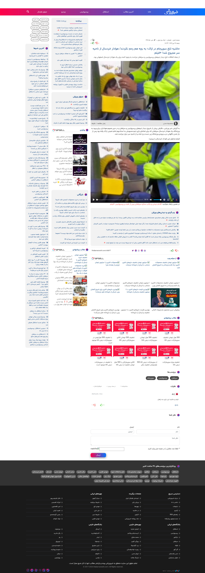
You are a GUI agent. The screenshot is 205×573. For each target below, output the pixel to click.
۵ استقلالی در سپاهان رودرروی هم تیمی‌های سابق (39, 335)
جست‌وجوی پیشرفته (171, 519)
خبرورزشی (171, 12)
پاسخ (176, 405)
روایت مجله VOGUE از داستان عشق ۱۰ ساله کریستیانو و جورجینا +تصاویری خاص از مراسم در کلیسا (144, 233)
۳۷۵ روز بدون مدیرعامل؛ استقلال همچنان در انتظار (39, 167)
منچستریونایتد (55, 550)
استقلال (106, 12)
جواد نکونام (56, 519)
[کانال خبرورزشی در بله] (48, 571)
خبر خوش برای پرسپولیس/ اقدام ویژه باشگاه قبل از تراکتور (68, 49)
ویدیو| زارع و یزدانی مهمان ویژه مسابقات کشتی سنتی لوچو (38, 318)
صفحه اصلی (176, 40)
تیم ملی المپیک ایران (102, 481)
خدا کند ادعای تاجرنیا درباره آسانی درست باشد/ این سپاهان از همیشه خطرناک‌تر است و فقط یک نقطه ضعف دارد (37, 304)
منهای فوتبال (42, 12)
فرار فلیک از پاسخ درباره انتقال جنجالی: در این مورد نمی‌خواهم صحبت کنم (39, 83)
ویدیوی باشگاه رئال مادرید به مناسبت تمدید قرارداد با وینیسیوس (37, 134)
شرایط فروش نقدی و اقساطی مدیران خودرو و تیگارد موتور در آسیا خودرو (70, 223)
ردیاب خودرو (44, 24)
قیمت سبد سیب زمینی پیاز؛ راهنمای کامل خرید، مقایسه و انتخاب (69, 229)
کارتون (137, 515)
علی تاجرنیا (92, 472)
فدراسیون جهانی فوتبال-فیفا (51, 476)
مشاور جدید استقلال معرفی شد (38, 324)
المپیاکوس (144, 476)
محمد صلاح (135, 537)
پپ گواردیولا (135, 545)
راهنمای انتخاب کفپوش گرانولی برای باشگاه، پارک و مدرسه (69, 217)
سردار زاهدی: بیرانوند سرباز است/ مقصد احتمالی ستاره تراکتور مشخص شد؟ (69, 29)
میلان (58, 554)
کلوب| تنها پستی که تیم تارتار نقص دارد (69, 60)
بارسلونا (163, 476)
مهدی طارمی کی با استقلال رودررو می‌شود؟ (38, 76)
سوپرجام (150, 378)
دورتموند (57, 529)
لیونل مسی (58, 472)
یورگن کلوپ (135, 541)
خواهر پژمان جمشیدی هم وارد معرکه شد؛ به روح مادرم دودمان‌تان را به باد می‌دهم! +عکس (68, 71)
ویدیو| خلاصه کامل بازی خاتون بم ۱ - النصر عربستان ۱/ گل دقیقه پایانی (37, 284)
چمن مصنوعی (44, 20)
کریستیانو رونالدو (131, 476)
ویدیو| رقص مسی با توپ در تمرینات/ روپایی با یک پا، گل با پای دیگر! (38, 228)
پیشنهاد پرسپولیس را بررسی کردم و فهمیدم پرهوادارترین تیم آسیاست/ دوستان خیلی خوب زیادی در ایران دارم (37, 62)
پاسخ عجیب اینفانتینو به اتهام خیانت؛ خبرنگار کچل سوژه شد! (38, 120)
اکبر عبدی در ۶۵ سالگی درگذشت (74, 120)
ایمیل (132, 427)
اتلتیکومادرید (95, 533)
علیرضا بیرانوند (157, 481)
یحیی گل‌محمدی (55, 515)
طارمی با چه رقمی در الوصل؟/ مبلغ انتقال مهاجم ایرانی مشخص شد (37, 100)
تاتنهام (97, 554)
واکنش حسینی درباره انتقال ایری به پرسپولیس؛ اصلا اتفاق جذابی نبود (71, 66)
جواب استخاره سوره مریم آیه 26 (74, 239)
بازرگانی (80, 194)
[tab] (78, 21)
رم (59, 537)
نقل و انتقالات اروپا (117, 472)
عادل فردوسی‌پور (55, 498)
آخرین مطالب (128, 12)
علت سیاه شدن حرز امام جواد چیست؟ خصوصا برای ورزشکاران (70, 234)
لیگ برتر (107, 476)
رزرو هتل (33, 35)
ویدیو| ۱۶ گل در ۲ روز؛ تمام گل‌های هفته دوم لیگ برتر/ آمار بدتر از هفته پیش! (38, 262)
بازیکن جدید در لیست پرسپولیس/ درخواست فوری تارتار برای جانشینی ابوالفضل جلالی (68, 35)
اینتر (98, 537)
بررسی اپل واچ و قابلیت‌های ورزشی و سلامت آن (70, 203)
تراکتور (147, 472)
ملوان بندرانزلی (173, 558)
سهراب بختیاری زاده (134, 472)
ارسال (98, 455)
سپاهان (174, 378)
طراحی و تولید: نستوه (169, 571)
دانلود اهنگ (45, 31)
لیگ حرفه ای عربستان (134, 481)
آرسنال (49, 472)
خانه (149, 12)
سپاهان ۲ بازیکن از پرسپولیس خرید (41, 127)
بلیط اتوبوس (44, 39)
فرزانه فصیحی (55, 502)
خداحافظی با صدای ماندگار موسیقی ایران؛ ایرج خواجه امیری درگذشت (71, 103)
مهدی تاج (97, 506)
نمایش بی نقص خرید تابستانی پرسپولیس (40, 192)
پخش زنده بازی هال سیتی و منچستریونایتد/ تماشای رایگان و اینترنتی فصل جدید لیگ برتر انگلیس (37, 293)
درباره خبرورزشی (173, 498)
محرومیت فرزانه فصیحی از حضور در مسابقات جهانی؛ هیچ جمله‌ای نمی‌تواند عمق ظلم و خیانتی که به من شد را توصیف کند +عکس (38, 218)
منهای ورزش (78, 96)
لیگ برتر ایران (161, 40)
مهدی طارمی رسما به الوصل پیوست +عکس (38, 243)
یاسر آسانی (70, 472)
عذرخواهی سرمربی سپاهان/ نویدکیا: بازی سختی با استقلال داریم (38, 91)
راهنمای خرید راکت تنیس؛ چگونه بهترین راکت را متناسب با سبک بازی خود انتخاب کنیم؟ (69, 211)
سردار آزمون (96, 498)
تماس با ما (174, 502)
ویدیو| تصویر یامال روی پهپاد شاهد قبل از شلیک (69, 123)
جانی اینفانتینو (118, 481)
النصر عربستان (38, 472)
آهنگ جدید (36, 24)
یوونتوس (57, 558)
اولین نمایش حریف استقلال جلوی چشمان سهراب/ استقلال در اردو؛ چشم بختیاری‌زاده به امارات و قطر (37, 206)
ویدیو (63, 12)
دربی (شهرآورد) (70, 476)
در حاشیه (136, 511)
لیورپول (58, 541)
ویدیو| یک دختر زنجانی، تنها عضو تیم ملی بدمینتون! (37, 71)
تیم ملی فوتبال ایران (132, 498)
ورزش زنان (135, 502)
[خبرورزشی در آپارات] (36, 571)
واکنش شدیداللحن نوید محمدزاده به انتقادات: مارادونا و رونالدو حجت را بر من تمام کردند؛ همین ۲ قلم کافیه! (141, 230)
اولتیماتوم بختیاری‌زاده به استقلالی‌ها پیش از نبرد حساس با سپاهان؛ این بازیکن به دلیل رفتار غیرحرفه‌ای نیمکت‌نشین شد (68, 42)
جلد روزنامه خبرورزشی (132, 519)
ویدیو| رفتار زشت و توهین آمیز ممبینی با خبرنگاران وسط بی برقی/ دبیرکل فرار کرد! (38, 160)
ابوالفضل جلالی (83, 476)
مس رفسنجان (173, 554)
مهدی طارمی (103, 472)
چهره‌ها (136, 506)
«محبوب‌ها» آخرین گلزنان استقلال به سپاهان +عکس (39, 179)
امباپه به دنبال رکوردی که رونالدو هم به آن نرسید (39, 153)
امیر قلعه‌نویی (56, 506)
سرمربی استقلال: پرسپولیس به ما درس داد (37, 329)
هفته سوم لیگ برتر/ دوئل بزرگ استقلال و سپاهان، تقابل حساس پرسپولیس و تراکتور (38, 342)
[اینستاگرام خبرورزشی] (28, 571)
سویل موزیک (35, 28)
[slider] (119, 200)
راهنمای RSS (174, 515)
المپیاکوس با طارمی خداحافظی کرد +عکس (40, 198)
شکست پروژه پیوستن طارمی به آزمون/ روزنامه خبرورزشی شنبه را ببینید (67, 85)
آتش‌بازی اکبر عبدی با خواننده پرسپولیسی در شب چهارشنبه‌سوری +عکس (70, 115)
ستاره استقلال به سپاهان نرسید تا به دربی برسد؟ (39, 312)
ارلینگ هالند (135, 558)
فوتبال (169, 40)
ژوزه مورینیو (174, 476)
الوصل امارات (96, 476)
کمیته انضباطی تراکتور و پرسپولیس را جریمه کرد (39, 249)
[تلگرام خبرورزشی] (32, 571)
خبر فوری (35, 20)
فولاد (176, 545)
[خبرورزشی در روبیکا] (40, 571)
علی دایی (154, 476)
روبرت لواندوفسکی (133, 550)
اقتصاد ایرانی (35, 39)
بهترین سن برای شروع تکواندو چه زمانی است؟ (70, 207)
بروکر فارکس (44, 28)
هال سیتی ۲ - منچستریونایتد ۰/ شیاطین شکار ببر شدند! (37, 147)
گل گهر (175, 550)
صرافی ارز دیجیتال (43, 35)
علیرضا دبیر (96, 515)
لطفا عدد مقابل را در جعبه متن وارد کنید (164, 448)
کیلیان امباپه (135, 529)
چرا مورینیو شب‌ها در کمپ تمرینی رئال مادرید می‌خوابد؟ (38, 269)
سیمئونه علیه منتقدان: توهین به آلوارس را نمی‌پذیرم (38, 54)
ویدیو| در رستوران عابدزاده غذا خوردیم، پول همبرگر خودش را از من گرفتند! (37, 185)
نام (178, 427)
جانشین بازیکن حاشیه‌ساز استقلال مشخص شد (38, 141)
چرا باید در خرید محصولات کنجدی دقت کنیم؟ (70, 200)
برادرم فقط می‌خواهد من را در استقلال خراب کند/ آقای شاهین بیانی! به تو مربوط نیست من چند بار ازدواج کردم (141, 243)
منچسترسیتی (56, 545)
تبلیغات (175, 506)
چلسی (98, 558)
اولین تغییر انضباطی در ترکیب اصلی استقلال (39, 255)
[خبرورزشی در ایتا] (44, 571)
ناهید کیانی (56, 511)
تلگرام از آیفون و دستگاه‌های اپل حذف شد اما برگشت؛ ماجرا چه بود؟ (71, 109)
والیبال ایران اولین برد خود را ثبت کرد (38, 173)
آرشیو (176, 511)
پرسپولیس (84, 12)
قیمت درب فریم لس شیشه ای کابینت (72, 243)
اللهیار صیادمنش (172, 481)
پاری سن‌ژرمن (95, 550)
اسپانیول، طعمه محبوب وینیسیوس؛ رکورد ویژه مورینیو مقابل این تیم (38, 236)
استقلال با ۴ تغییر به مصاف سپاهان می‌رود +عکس (68, 55)
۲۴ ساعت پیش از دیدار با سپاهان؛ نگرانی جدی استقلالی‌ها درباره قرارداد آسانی (38, 276)
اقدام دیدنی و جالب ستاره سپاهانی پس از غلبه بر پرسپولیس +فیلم (136, 204)
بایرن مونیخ (118, 476)
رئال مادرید (81, 472)
